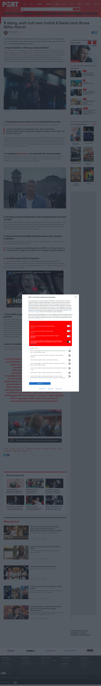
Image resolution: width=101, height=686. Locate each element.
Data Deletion (42, 388)
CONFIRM (40, 383)
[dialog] (50, 343)
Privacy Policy (59, 388)
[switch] (69, 326)
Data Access (50, 388)
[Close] (76, 297)
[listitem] (50, 323)
